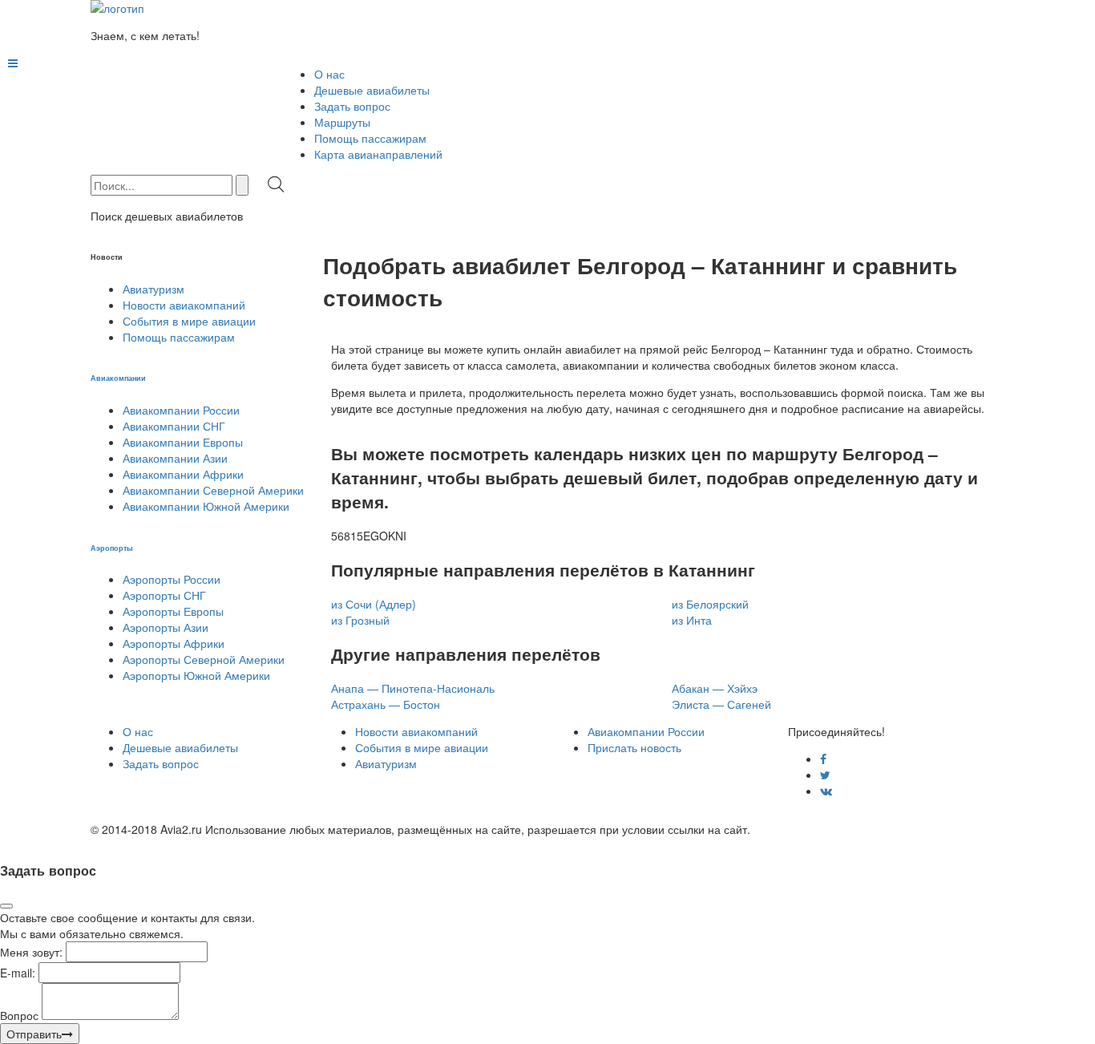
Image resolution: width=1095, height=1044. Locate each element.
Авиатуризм (153, 289)
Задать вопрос (352, 106)
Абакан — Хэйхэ (715, 688)
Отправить (34, 1034)
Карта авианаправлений (378, 154)
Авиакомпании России (181, 410)
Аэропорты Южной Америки (196, 675)
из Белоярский (710, 604)
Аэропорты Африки (173, 643)
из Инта (692, 620)
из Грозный (360, 620)
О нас (329, 74)
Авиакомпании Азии (175, 458)
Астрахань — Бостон (385, 704)
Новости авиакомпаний (184, 305)
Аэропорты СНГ (164, 595)
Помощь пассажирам (370, 138)
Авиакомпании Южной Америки (206, 506)
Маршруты (342, 122)
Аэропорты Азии (165, 627)
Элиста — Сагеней (721, 704)
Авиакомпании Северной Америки (213, 490)
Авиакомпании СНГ (174, 426)
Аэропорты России (171, 579)
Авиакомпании (118, 377)
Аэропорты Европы (173, 611)
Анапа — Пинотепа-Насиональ (413, 688)
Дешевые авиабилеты (372, 90)
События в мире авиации (189, 321)
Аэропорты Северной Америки (204, 659)
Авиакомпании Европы (183, 442)
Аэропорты (112, 547)
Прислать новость (634, 747)
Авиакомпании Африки (183, 474)
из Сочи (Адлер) (373, 604)
